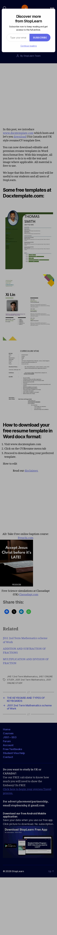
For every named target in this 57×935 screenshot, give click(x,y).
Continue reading (28, 46)
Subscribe (40, 37)
